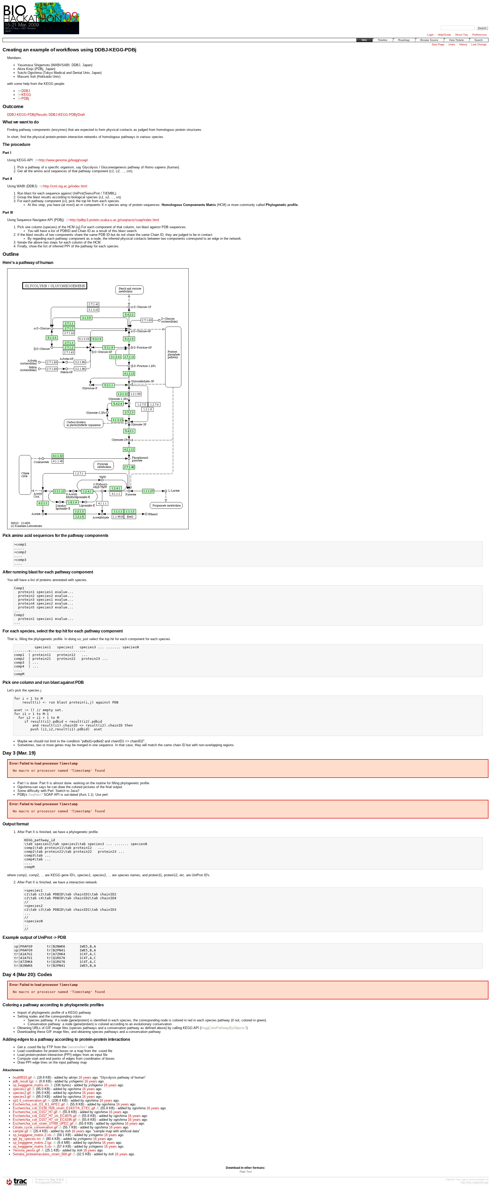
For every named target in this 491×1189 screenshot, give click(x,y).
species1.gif (22, 1089)
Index (452, 44)
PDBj (25, 98)
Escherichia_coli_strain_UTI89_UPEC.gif (43, 1123)
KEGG (26, 95)
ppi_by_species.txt (27, 1139)
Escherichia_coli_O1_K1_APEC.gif (39, 1104)
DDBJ (25, 91)
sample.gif (20, 1131)
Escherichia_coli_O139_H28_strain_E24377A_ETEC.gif (54, 1108)
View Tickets (456, 40)
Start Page (438, 44)
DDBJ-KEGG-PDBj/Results (27, 115)
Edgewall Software (50, 1182)
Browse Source (429, 40)
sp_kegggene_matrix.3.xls (32, 1146)
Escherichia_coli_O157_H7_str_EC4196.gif (44, 1120)
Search (478, 40)
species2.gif (22, 1093)
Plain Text (246, 1171)
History (463, 44)
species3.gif (22, 1097)
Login (430, 34)
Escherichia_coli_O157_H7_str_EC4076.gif (44, 1116)
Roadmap (404, 40)
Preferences (479, 34)
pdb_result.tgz (23, 1081)
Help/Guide (444, 34)
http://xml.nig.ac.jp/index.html (65, 186)
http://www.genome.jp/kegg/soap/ (63, 160)
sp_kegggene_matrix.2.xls (32, 1135)
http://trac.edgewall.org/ (474, 1182)
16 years (85, 1077)
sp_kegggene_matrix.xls (31, 1085)
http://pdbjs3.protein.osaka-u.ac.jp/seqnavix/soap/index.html (114, 220)
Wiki (364, 40)
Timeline (382, 40)
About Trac (461, 34)
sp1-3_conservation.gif (29, 1100)
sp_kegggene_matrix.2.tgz (32, 1143)
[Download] (34, 1077)
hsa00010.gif (22, 1077)
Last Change (479, 44)
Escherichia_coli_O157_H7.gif (35, 1112)
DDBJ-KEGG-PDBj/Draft (67, 115)
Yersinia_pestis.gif (26, 1150)
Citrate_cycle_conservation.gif (35, 1127)
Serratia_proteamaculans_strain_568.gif (42, 1154)
